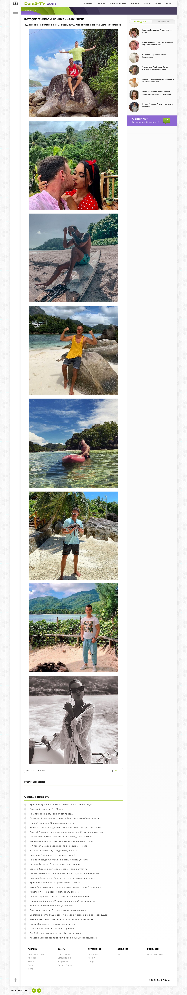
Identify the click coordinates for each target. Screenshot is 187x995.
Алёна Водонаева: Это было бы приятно (52, 929)
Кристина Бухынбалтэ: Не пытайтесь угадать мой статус (61, 805)
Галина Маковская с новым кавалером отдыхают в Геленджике (64, 873)
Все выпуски (64, 954)
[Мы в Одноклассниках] (39, 990)
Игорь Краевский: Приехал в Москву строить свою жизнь (61, 919)
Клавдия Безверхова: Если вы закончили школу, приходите (62, 878)
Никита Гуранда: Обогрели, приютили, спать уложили (59, 860)
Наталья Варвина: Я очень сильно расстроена (55, 864)
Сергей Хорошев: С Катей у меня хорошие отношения (60, 896)
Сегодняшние (64, 958)
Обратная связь (155, 954)
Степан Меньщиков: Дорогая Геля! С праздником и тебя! (61, 837)
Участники (92, 954)
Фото (169, 3)
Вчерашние (63, 961)
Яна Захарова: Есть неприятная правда (51, 814)
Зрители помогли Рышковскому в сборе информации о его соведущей (68, 915)
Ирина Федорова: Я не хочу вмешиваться (52, 924)
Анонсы (135, 3)
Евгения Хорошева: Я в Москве (47, 809)
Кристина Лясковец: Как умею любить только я (56, 883)
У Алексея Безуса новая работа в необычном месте (58, 846)
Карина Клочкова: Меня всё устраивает (51, 906)
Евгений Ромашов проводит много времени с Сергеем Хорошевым (66, 832)
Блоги (147, 3)
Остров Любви (65, 965)
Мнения (91, 958)
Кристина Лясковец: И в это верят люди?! (53, 855)
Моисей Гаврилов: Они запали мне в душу (53, 823)
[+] (112, 770)
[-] (120, 770)
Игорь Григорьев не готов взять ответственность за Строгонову (65, 887)
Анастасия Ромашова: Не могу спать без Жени (55, 892)
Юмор (90, 961)
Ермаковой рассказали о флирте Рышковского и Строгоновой (64, 818)
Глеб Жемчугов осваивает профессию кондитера (57, 933)
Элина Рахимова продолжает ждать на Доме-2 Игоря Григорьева (65, 828)
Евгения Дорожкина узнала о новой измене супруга (58, 869)
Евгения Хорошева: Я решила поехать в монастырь (58, 910)
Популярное (163, 22)
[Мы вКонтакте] (34, 990)
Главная (88, 3)
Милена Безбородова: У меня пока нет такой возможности (62, 901)
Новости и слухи (118, 3)
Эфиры (101, 3)
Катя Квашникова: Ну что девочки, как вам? (54, 851)
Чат (119, 954)
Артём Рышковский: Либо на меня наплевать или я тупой (61, 841)
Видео (158, 3)
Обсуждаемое (140, 22)
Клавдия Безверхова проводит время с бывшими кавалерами (63, 938)
